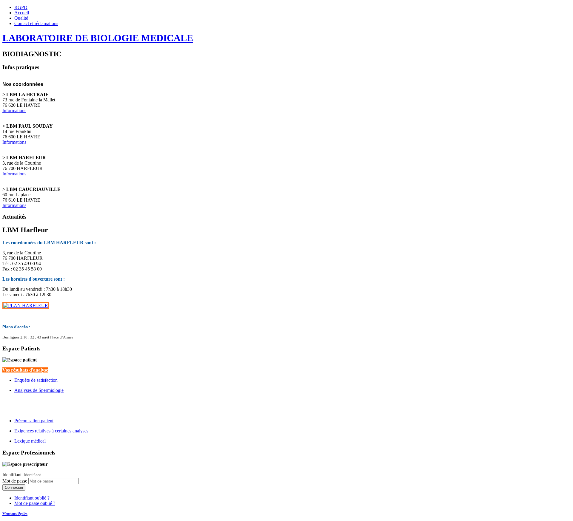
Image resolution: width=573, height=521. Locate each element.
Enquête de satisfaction (36, 380)
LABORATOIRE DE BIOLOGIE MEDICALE (97, 38)
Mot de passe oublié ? (34, 503)
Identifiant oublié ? (32, 497)
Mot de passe (15, 480)
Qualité (21, 18)
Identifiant (11, 474)
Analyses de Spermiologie (39, 390)
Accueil (21, 12)
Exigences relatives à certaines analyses (51, 430)
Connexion (14, 487)
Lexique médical (30, 440)
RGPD (20, 7)
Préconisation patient (33, 420)
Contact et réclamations (36, 23)
